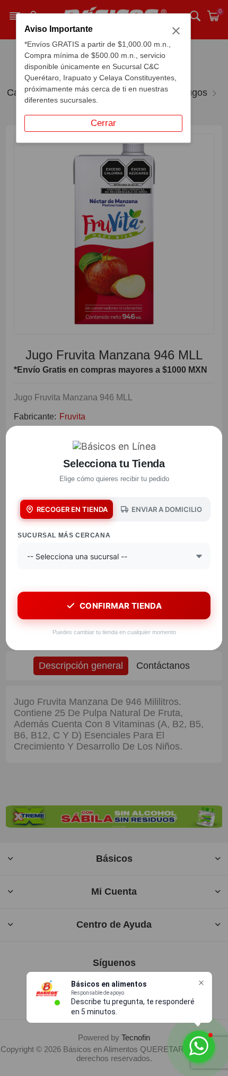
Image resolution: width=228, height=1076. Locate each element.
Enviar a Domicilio (166, 509)
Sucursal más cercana (63, 535)
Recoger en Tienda (72, 509)
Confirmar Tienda (121, 606)
